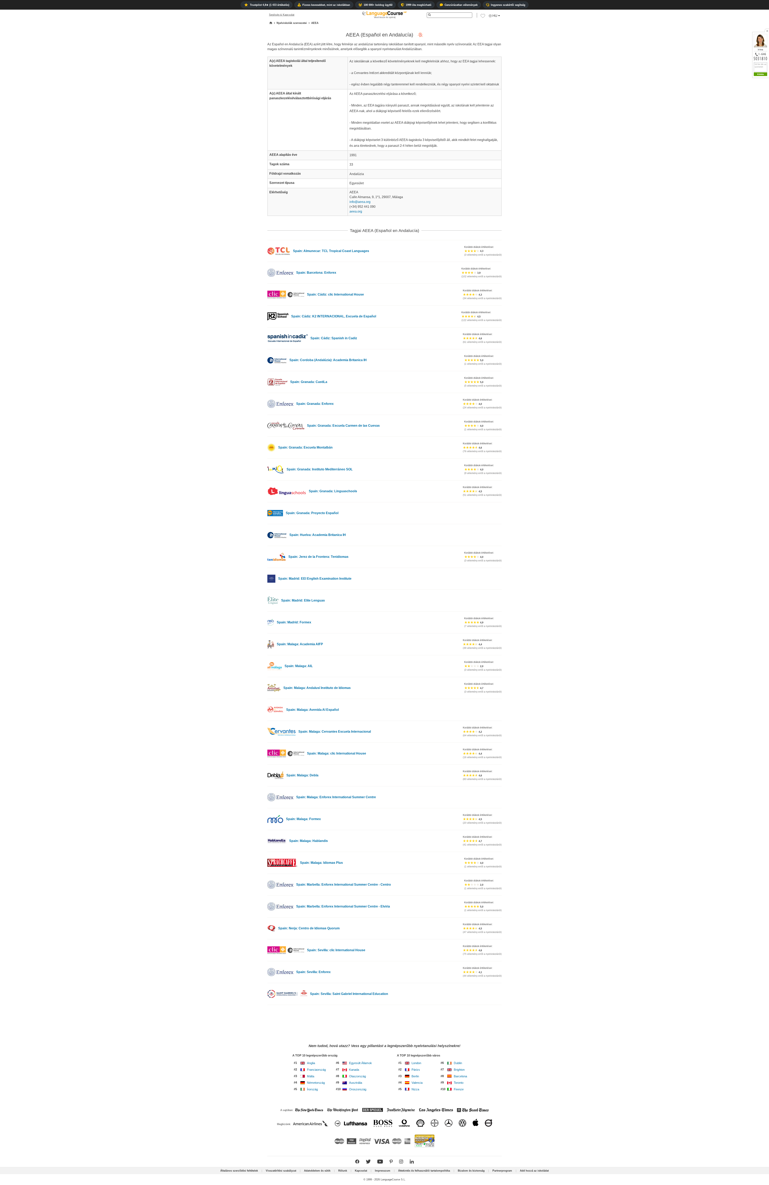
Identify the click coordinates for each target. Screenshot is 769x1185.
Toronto (458, 1082)
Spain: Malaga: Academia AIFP (300, 644)
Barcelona (460, 1076)
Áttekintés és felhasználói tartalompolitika (424, 1170)
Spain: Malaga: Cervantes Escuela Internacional (334, 731)
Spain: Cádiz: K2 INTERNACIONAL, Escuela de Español (333, 316)
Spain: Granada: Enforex (315, 403)
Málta (310, 1076)
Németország (316, 1082)
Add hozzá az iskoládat (534, 1170)
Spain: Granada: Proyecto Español (312, 513)
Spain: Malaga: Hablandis (308, 841)
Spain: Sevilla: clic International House (336, 950)
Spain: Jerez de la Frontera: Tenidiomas (318, 556)
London (416, 1063)
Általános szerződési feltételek (239, 1170)
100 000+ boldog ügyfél (378, 4)
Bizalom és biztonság (471, 1170)
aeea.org (355, 211)
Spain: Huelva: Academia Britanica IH (317, 535)
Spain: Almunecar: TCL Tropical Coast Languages (331, 251)
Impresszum (382, 1170)
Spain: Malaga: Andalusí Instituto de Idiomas (317, 688)
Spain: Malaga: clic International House (336, 753)
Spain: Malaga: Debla (302, 775)
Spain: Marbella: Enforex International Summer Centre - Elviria (343, 906)
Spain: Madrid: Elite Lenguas (303, 600)
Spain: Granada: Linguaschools (333, 491)
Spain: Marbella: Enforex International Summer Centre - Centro (343, 884)
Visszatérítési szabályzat (281, 1170)
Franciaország (316, 1069)
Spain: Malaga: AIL (299, 666)
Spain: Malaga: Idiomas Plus (321, 862)
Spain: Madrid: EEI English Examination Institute (314, 578)
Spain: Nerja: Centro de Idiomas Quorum (309, 928)
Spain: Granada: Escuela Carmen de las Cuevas (343, 425)
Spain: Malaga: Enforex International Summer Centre (336, 797)
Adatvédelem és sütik (317, 1170)
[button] (482, 16)
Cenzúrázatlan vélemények (461, 4)
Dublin (458, 1063)
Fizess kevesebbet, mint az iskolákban (326, 4)
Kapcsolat (361, 1170)
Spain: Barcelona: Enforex (316, 272)
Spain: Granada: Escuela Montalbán (305, 447)
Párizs (416, 1069)
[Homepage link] (271, 23)
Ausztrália (355, 1082)
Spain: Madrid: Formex (294, 622)
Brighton (459, 1069)
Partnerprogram (502, 1170)
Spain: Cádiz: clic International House (335, 294)
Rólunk (342, 1170)
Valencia (417, 1082)
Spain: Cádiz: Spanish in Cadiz (333, 338)
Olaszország (357, 1076)
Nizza (415, 1089)
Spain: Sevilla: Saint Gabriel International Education (349, 994)
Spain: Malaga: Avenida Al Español (312, 709)
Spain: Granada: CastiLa (308, 382)
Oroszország (357, 1089)
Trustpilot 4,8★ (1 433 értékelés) (269, 4)
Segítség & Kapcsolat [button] (281, 14)
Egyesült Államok (360, 1063)
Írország (312, 1089)
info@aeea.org (359, 202)
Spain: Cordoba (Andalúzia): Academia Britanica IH (328, 360)
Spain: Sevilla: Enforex (313, 972)
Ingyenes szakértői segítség (508, 4)
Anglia (311, 1063)
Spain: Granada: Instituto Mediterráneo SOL (320, 469)
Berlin (415, 1076)
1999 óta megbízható (418, 4)
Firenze (459, 1089)
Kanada (354, 1069)
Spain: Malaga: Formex (303, 819)
